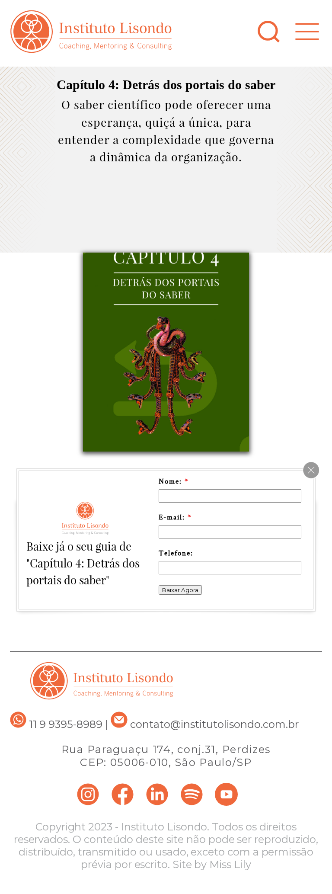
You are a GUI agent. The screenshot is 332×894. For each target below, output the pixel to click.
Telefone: (176, 553)
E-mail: (175, 517)
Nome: (173, 481)
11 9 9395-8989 (64, 724)
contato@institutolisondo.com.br (214, 724)
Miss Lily (230, 864)
